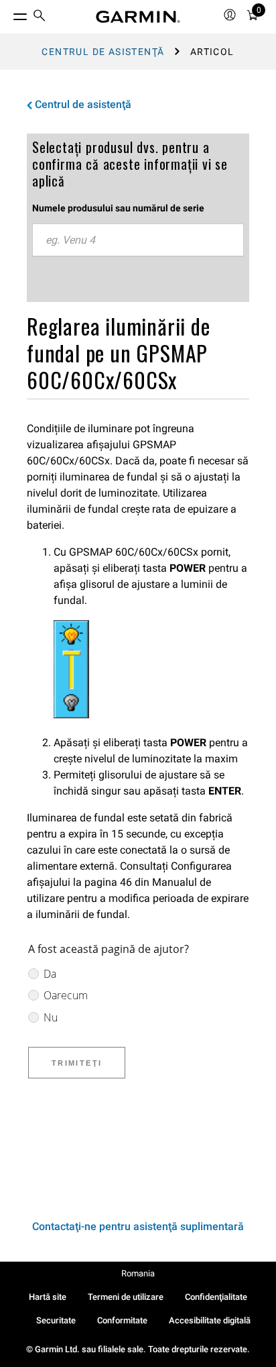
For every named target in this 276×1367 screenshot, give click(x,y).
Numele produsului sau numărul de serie (118, 208)
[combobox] (138, 240)
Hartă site (47, 1297)
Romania (138, 1273)
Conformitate (122, 1320)
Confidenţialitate (216, 1297)
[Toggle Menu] (8, 13)
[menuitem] (39, 17)
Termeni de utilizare (125, 1297)
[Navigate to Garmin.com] (138, 17)
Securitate (56, 1320)
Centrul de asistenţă (103, 51)
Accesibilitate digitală (210, 1320)
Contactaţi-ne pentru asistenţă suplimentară (138, 1226)
